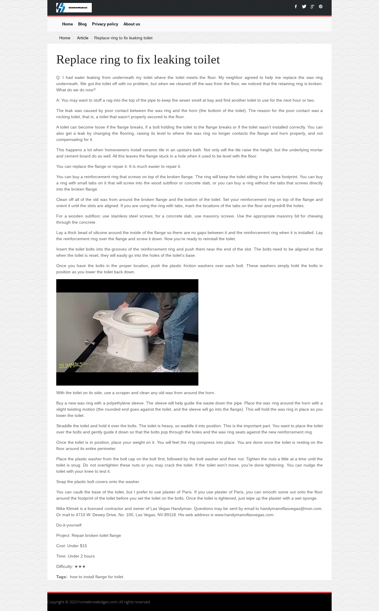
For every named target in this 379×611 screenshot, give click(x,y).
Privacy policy (105, 24)
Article (83, 37)
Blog (82, 24)
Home (67, 24)
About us (131, 24)
